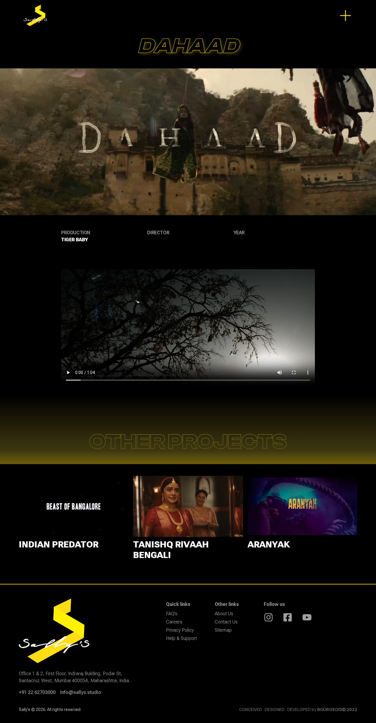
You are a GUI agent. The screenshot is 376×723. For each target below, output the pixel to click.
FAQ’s (171, 613)
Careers (174, 622)
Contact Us (226, 622)
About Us (224, 613)
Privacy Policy (180, 630)
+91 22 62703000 (37, 692)
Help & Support (181, 638)
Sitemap (223, 630)
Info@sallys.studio (80, 692)
